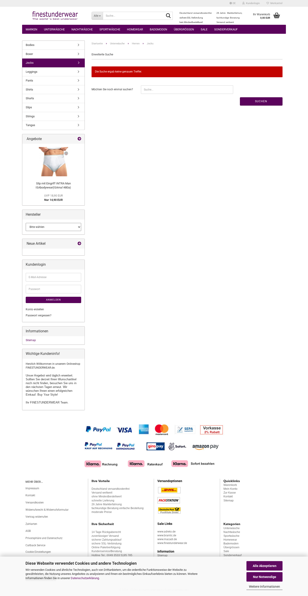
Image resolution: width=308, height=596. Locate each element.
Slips (29, 107)
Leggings (31, 71)
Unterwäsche (54, 29)
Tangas (30, 125)
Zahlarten (31, 524)
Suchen (261, 101)
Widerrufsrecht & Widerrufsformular (47, 509)
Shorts (30, 98)
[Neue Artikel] (79, 243)
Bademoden (158, 29)
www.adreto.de (166, 531)
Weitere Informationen (264, 586)
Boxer (29, 54)
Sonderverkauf (226, 29)
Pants (29, 80)
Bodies (30, 45)
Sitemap (31, 340)
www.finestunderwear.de (172, 543)
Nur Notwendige (264, 577)
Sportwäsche (109, 29)
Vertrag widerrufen (36, 516)
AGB (28, 531)
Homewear (135, 29)
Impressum (32, 488)
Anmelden (53, 299)
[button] (232, 3)
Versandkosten (34, 502)
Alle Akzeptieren (264, 566)
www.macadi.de (167, 539)
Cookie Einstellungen (38, 551)
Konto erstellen (35, 309)
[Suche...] (168, 16)
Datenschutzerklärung (85, 578)
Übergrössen (184, 29)
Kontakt (30, 495)
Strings (30, 116)
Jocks (30, 62)
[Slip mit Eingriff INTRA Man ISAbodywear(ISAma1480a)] (53, 161)
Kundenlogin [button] (252, 3)
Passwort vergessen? (38, 315)
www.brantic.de (166, 535)
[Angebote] (79, 139)
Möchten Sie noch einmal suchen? (112, 89)
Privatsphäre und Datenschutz (43, 538)
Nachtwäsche (82, 29)
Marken (31, 29)
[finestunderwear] (55, 16)
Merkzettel (276, 3)
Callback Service (35, 545)
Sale (204, 29)
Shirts (29, 89)
